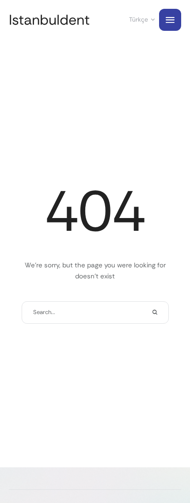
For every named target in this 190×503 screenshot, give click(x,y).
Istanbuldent (49, 20)
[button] (166, 466)
